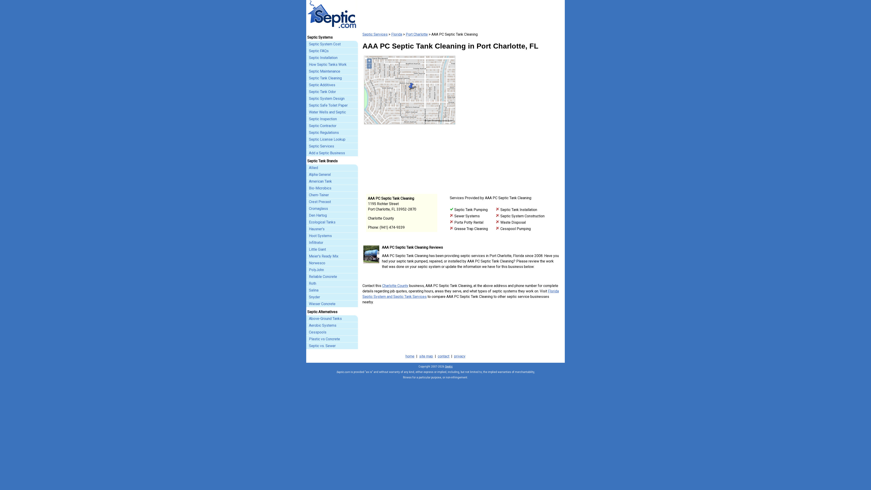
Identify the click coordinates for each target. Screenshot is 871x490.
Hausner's (317, 229)
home (410, 356)
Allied (313, 168)
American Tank (320, 181)
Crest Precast (320, 202)
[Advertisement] (508, 156)
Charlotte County (395, 286)
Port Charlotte (417, 34)
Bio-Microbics (320, 188)
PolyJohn (316, 270)
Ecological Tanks (322, 222)
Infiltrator (316, 242)
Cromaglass (318, 208)
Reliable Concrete (323, 276)
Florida (396, 34)
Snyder (314, 297)
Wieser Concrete (322, 304)
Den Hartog (318, 215)
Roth (312, 283)
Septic (449, 366)
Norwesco (317, 263)
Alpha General (320, 174)
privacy (459, 356)
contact (443, 356)
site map (426, 356)
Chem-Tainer (319, 195)
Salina (313, 290)
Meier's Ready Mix (323, 256)
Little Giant (317, 249)
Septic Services (375, 34)
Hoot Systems (320, 236)
